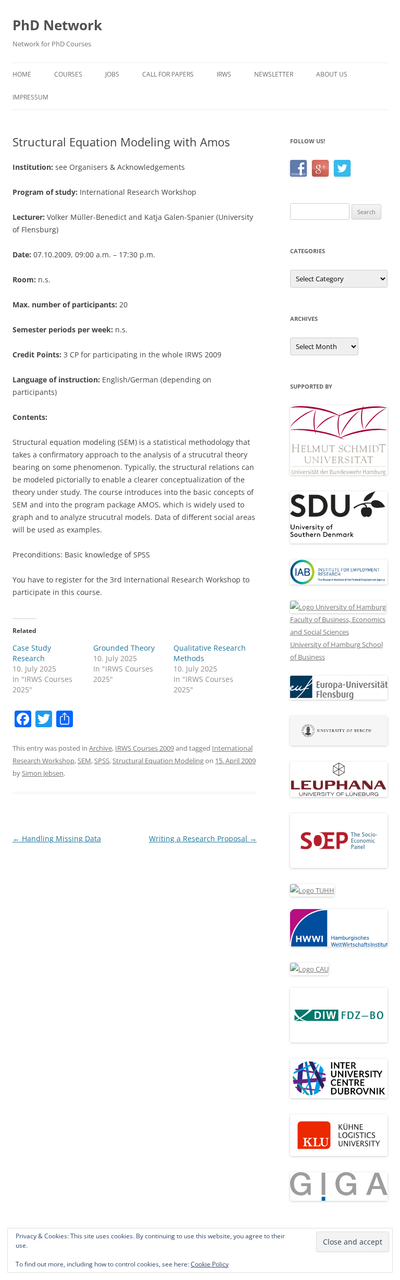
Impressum (30, 97)
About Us (331, 74)
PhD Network (57, 25)
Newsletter (273, 74)
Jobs (112, 74)
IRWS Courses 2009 (144, 748)
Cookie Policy (210, 1264)
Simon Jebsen (43, 773)
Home (21, 74)
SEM (84, 760)
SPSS (101, 760)
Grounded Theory (124, 648)
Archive (100, 748)
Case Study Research (31, 653)
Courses (68, 74)
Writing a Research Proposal (203, 838)
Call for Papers (168, 74)
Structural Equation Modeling (158, 760)
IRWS (224, 74)
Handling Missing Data (56, 838)
